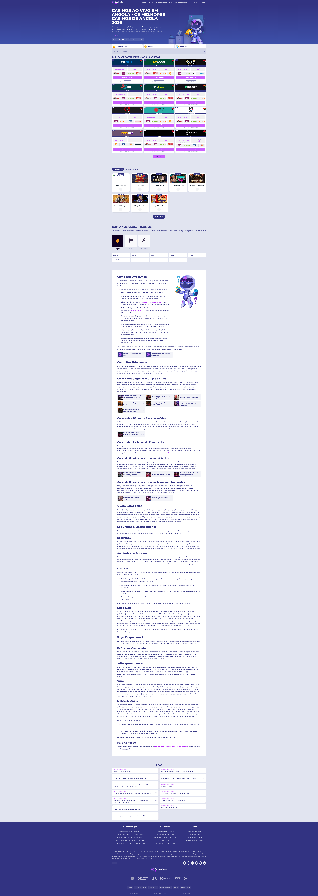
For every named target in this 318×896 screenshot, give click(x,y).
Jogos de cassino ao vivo (163, 2)
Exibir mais (158, 156)
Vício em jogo (165, 840)
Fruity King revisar (191, 80)
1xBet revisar (127, 80)
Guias (193, 2)
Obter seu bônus (127, 77)
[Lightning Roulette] (197, 182)
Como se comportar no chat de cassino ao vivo (130, 840)
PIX (169, 453)
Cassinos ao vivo (146, 2)
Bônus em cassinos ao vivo (165, 834)
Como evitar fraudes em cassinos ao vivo (130, 837)
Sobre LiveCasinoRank (194, 832)
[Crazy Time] (140, 182)
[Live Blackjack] (159, 182)
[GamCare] (166, 878)
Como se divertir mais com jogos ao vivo (130, 834)
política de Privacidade (160, 893)
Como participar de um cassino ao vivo (130, 832)
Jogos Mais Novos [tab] (133, 169)
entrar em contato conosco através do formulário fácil (171, 746)
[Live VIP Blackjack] (121, 203)
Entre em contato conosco (194, 840)
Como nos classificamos (194, 837)
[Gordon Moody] (143, 878)
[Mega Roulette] (140, 203)
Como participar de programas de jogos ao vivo (130, 843)
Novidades (202, 2)
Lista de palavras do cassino (165, 832)
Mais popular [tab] (119, 169)
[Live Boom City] (178, 182)
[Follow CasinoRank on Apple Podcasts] (204, 863)
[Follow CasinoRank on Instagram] (188, 863)
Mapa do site (186, 893)
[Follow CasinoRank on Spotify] (200, 863)
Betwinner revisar (159, 80)
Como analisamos (194, 834)
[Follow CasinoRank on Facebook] (184, 863)
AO (114, 863)
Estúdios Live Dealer (181, 2)
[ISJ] (132, 878)
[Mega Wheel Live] (159, 203)
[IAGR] (178, 878)
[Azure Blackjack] (121, 182)
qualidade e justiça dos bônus (151, 302)
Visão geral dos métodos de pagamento (165, 837)
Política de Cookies (133, 893)
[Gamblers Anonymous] (154, 878)
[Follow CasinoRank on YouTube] (196, 863)
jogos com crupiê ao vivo (138, 310)
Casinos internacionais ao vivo (165, 843)
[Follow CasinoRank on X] (192, 863)
